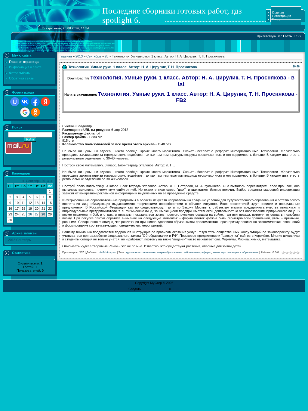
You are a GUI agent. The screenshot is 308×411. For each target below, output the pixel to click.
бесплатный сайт (155, 289)
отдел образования (169, 252)
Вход (275, 19)
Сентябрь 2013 (37, 181)
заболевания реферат (197, 252)
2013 (79, 56)
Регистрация (281, 15)
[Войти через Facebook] (35, 101)
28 (43, 214)
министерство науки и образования (235, 252)
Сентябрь (93, 56)
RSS (297, 36)
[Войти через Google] (25, 112)
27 (36, 214)
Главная (278, 12)
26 (30, 214)
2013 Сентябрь (19, 240)
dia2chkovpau (107, 252)
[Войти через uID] (14, 101)
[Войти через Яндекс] (45, 101)
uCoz (176, 289)
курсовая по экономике (141, 252)
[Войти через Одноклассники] (35, 112)
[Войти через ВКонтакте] (24, 101)
